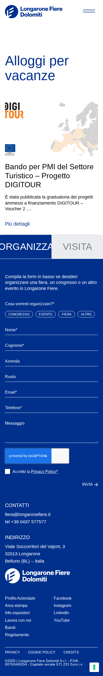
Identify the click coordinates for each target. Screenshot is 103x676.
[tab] (26, 247)
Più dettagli (17, 224)
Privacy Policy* (44, 471)
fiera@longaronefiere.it (27, 514)
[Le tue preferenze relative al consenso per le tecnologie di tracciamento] (94, 667)
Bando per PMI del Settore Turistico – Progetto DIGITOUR (49, 175)
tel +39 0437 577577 (25, 521)
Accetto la (35, 471)
